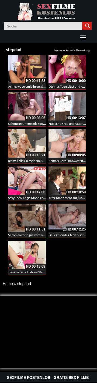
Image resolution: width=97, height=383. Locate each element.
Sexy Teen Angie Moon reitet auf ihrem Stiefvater (42, 198)
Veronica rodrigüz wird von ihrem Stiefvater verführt (45, 235)
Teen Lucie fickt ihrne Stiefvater (30, 272)
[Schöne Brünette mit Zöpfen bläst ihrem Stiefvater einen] (27, 106)
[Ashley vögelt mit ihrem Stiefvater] (27, 69)
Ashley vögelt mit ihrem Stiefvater (31, 86)
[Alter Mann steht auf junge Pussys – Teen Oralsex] (67, 180)
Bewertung (83, 50)
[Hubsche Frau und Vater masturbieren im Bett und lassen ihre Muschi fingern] (67, 106)
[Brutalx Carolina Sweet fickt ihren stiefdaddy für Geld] (67, 143)
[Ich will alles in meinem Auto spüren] (27, 143)
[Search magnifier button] (88, 26)
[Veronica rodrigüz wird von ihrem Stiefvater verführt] (27, 218)
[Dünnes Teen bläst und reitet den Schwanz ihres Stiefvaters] (67, 69)
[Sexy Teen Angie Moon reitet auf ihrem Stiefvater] (27, 180)
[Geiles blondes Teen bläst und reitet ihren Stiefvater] (67, 218)
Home (8, 283)
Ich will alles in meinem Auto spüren (33, 161)
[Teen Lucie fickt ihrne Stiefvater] (27, 255)
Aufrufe (70, 50)
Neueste (59, 50)
